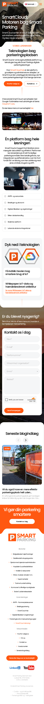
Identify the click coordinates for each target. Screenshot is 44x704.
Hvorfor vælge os (13, 84)
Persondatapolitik (22, 693)
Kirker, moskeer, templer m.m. (23, 575)
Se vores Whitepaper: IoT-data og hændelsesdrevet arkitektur (18, 291)
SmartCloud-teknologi (23, 623)
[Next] (25, 440)
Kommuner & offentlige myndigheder (23, 587)
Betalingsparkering (23, 606)
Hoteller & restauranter (23, 571)
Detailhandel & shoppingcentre (23, 558)
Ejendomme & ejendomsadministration (22, 562)
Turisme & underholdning (23, 583)
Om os (23, 638)
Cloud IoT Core (8, 104)
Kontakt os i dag (22, 521)
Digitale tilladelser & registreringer (23, 615)
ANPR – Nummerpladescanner (23, 602)
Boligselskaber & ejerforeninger (23, 554)
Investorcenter (23, 646)
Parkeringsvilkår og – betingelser (22, 695)
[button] (30, 4)
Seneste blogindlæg (23, 650)
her (32, 108)
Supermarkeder (23, 579)
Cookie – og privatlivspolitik (23, 691)
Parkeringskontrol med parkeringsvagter (23, 619)
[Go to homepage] (22, 537)
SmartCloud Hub (17, 70)
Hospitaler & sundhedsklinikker (23, 567)
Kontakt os (30, 84)
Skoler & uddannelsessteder (23, 592)
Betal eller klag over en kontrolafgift (22, 658)
